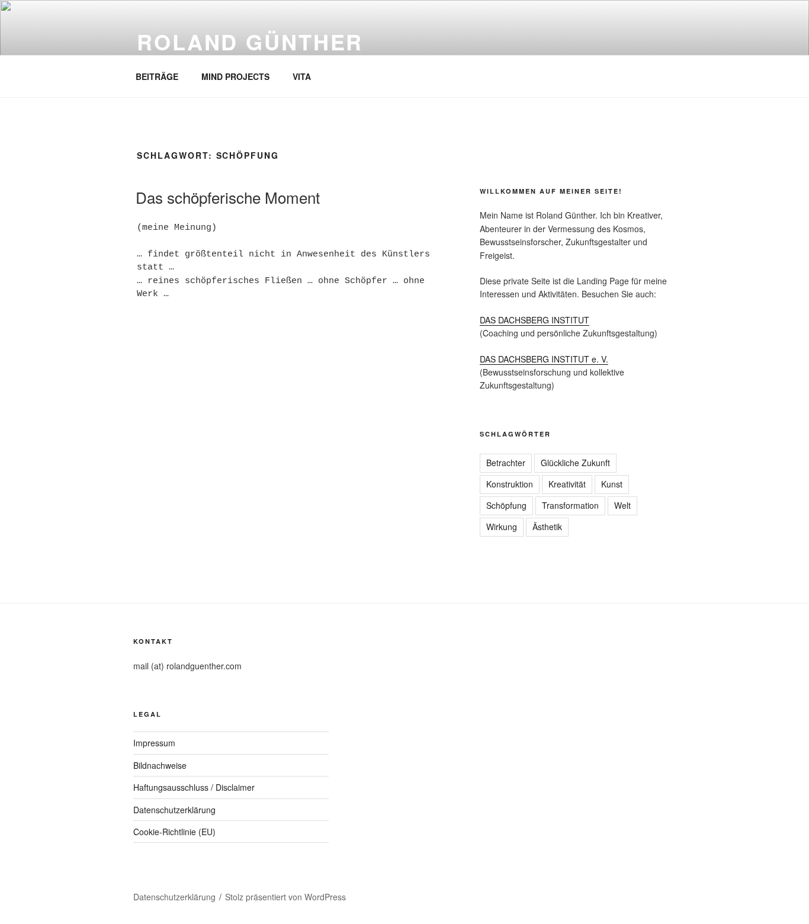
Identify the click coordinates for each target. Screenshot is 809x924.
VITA (302, 76)
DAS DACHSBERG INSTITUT (534, 320)
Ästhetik (547, 526)
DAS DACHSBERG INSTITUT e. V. (544, 359)
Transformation (570, 505)
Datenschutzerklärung (174, 810)
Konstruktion (509, 484)
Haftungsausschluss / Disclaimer (194, 787)
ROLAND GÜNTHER (250, 41)
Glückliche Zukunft (575, 463)
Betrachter (505, 463)
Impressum (154, 743)
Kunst (611, 484)
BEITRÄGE (157, 76)
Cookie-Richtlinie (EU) (174, 832)
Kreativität (567, 484)
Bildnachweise (160, 765)
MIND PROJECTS (235, 76)
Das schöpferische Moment (228, 197)
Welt (622, 505)
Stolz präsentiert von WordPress (285, 897)
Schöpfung (506, 505)
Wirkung (501, 526)
